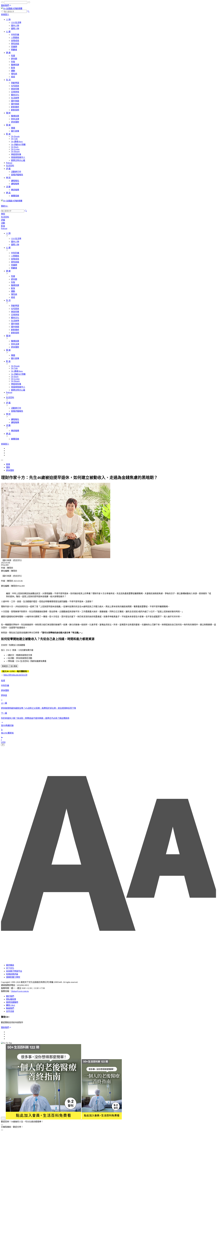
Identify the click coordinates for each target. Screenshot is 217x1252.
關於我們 (10, 996)
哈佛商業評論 (12, 974)
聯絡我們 (10, 1008)
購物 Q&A (10, 1005)
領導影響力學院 (13, 977)
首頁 (8, 464)
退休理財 (10, 470)
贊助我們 (5, 1027)
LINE (3, 742)
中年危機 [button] (5, 685)
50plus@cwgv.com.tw (20, 991)
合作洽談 (10, 1011)
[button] (5, 666)
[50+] (61, 1119)
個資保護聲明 (12, 1002)
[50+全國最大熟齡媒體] (11, 8)
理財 (8, 467)
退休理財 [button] (5, 690)
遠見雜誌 (10, 965)
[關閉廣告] (2, 1124)
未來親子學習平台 (14, 971)
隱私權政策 (11, 999)
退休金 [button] (4, 695)
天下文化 (10, 968)
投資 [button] (3, 681)
